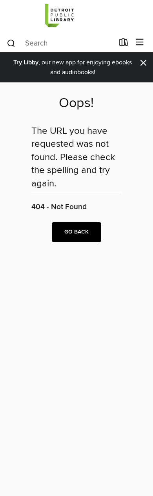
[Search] (11, 42)
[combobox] (60, 43)
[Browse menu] (140, 42)
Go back (76, 231)
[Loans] (124, 44)
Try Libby (25, 62)
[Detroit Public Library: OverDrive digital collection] (76, 16)
